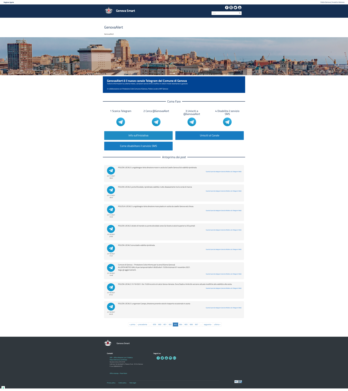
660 (159, 324)
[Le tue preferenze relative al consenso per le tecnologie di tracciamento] (3, 388)
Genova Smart (125, 10)
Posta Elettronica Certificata (118, 360)
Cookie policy (122, 383)
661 (164, 324)
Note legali (133, 383)
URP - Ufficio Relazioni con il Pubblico (121, 357)
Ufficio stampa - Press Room (118, 373)
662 (170, 324)
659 (154, 324)
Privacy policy (111, 383)
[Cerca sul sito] (240, 13)
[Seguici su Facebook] (227, 7)
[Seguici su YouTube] (239, 7)
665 (186, 324)
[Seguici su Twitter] (235, 7)
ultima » (217, 324)
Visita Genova (325, 2)
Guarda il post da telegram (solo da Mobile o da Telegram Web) (223, 171)
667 (196, 324)
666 (191, 324)
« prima (132, 324)
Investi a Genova (338, 2)
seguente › (208, 324)
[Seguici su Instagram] (231, 7)
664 (180, 324)
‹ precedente (142, 324)
